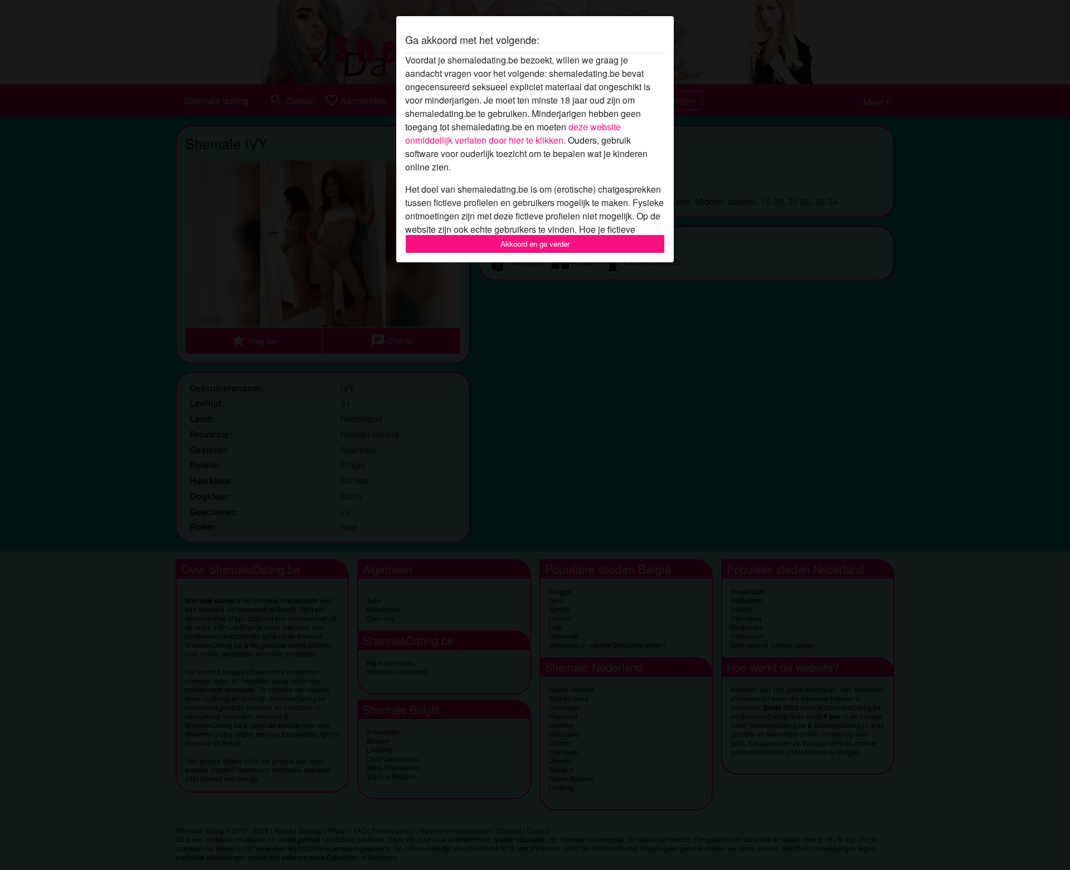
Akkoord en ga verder (535, 243)
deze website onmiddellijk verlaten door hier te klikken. (513, 133)
